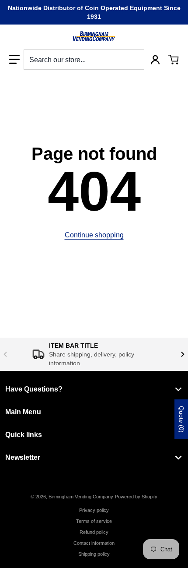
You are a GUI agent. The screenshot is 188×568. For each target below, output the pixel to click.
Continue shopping (94, 235)
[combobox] (84, 59)
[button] (14, 59)
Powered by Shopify (136, 496)
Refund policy (94, 532)
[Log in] (155, 59)
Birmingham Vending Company (81, 496)
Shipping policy (94, 554)
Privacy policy (94, 510)
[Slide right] (183, 354)
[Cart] (173, 59)
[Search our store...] (134, 59)
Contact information (94, 543)
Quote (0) (181, 419)
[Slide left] (5, 354)
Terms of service (94, 521)
